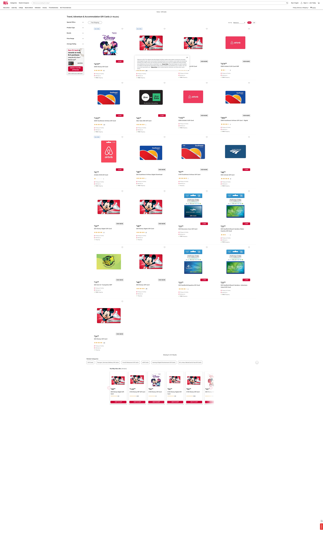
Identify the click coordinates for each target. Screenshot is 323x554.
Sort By (230, 22)
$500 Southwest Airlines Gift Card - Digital (234, 120)
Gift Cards (163, 12)
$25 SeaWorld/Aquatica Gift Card (189, 285)
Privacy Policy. (165, 64)
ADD (120, 61)
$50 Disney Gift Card (142, 285)
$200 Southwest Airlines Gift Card (105, 121)
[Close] (187, 57)
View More (204, 61)
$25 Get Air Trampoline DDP (103, 285)
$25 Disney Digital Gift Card (103, 228)
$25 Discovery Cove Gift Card (187, 229)
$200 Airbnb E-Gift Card (186, 120)
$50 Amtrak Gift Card (227, 175)
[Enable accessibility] (321, 520)
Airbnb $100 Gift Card (101, 175)
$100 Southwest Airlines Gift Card (189, 174)
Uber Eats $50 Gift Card (143, 121)
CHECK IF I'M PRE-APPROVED (75, 69)
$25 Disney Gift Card (100, 339)
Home (158, 12)
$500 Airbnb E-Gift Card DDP (230, 66)
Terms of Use (154, 67)
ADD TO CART (118, 402)
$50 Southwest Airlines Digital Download (149, 174)
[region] (162, 62)
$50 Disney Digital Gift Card (145, 228)
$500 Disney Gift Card (101, 66)
